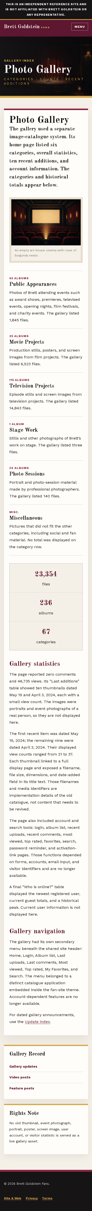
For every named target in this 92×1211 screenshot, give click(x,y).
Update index (37, 1021)
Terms (47, 1198)
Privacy (32, 1198)
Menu (80, 26)
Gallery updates (23, 1066)
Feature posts (21, 1088)
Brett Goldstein (27, 27)
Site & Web (12, 1198)
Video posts (19, 1077)
